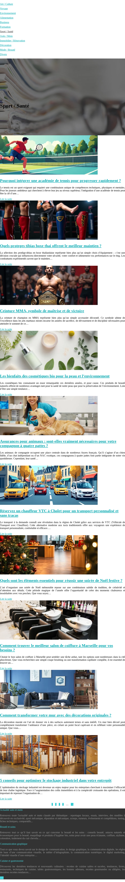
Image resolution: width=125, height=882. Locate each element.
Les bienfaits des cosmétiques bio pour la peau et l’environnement (55, 376)
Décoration (5, 45)
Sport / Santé (6, 31)
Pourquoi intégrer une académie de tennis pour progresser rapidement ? (60, 180)
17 (72, 804)
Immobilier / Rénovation (12, 40)
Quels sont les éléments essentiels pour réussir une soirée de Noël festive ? (61, 580)
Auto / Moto (6, 36)
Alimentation (6, 17)
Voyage (4, 8)
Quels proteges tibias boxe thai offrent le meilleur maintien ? (50, 246)
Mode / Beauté (7, 49)
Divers (3, 54)
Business (4, 22)
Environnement (8, 13)
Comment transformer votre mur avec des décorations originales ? (55, 715)
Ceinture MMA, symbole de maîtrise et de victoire (42, 311)
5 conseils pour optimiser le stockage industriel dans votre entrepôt (55, 780)
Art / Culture (6, 4)
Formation (5, 26)
